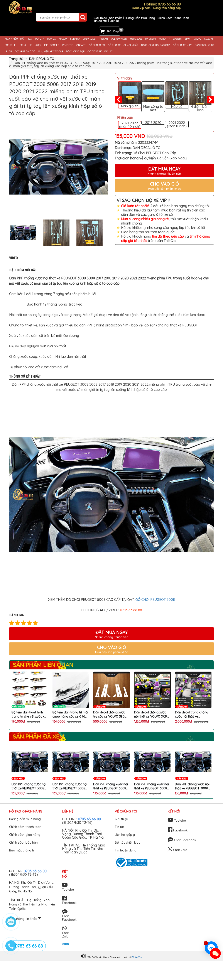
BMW (188, 39)
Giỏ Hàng (113, 31)
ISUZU (8, 51)
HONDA (51, 39)
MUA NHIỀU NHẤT (15, 39)
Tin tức (119, 827)
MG (30, 45)
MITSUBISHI (175, 39)
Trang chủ (16, 59)
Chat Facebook (184, 840)
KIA (30, 39)
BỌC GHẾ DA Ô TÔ (25, 51)
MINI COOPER (51, 45)
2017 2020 (153, 123)
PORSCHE (10, 45)
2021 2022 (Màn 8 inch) (177, 124)
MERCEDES (136, 39)
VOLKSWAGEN (119, 39)
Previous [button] (6, 232)
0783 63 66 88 (89, 819)
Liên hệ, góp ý (125, 835)
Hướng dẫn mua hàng (25, 819)
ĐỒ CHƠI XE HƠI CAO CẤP (155, 45)
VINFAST (81, 45)
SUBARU (75, 39)
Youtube (179, 821)
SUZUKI (208, 39)
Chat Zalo (179, 850)
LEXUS (22, 45)
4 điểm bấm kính (200, 108)
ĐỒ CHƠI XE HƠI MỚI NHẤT (123, 45)
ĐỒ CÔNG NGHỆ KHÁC (100, 51)
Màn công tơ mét (153, 108)
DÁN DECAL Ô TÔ (204, 45)
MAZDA (63, 39)
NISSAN (104, 39)
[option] (58, 166)
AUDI (38, 45)
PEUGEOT (67, 45)
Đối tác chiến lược (127, 842)
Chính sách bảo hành (24, 842)
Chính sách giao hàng (24, 835)
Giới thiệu (121, 819)
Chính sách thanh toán (25, 827)
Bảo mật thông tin (22, 850)
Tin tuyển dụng (125, 850)
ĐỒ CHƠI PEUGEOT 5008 (155, 599)
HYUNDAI (150, 39)
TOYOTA (39, 39)
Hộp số (176, 106)
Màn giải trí (130, 106)
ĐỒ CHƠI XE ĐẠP (75, 51)
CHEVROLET (89, 39)
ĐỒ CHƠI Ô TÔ (97, 45)
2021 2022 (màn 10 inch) (129, 125)
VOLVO (197, 39)
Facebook (180, 830)
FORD (162, 39)
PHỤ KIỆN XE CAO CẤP (50, 51)
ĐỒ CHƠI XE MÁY (182, 45)
